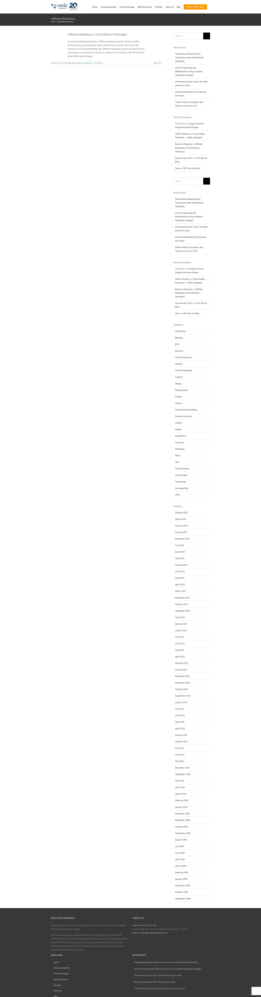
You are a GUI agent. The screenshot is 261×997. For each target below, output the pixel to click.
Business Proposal (183, 144)
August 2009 (181, 839)
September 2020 (183, 695)
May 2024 (179, 558)
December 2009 (182, 813)
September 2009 (183, 833)
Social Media (181, 475)
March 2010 (180, 793)
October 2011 (181, 741)
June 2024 (180, 551)
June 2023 (180, 571)
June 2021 (180, 643)
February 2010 (181, 800)
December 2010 (182, 767)
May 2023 (179, 578)
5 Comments (98, 63)
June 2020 (180, 715)
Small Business (182, 468)
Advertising (180, 331)
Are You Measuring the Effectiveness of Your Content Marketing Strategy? (188, 71)
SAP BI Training (182, 133)
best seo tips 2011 (183, 158)
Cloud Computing (183, 357)
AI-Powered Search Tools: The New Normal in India (158, 975)
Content (178, 363)
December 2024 (182, 538)
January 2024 (181, 564)
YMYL (177, 494)
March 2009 (180, 865)
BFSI (177, 344)
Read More (157, 63)
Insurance (179, 442)
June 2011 (180, 754)
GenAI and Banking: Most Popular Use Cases (154, 982)
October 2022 (181, 604)
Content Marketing (183, 370)
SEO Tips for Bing (191, 168)
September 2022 (183, 610)
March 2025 (180, 519)
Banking (179, 337)
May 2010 (179, 780)
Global (178, 429)
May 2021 (179, 650)
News (177, 455)
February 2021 (181, 663)
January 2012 (181, 735)
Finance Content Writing (186, 409)
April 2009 (180, 859)
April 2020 (180, 728)
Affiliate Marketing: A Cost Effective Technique (97, 34)
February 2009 (181, 872)
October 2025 (181, 512)
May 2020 (179, 722)
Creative (179, 377)
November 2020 (182, 682)
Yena (177, 168)
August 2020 (181, 702)
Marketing (88, 63)
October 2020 (181, 689)
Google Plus (181, 435)
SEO (177, 462)
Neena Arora (58, 63)
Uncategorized (181, 488)
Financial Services (183, 416)
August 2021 (181, 630)
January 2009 (181, 879)
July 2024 (179, 545)
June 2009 (180, 852)
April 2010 (180, 787)
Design (178, 383)
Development (181, 390)
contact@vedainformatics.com (153, 932)
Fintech (178, 422)
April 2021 (180, 656)
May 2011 (179, 761)
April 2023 (180, 584)
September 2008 (183, 898)
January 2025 (181, 532)
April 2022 (180, 617)
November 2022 (182, 597)
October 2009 (181, 826)
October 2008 (181, 892)
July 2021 (179, 637)
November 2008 (182, 885)
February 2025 (181, 525)
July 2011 (179, 748)
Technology (180, 481)
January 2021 (181, 669)
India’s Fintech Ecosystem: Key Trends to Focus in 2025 (159, 988)
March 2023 (180, 591)
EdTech (178, 396)
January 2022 (181, 623)
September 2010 (183, 774)
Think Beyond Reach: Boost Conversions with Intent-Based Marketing (189, 57)
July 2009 (179, 846)
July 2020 (179, 708)
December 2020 (182, 676)
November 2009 (182, 820)
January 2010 (181, 807)
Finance (178, 403)
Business (80, 63)
